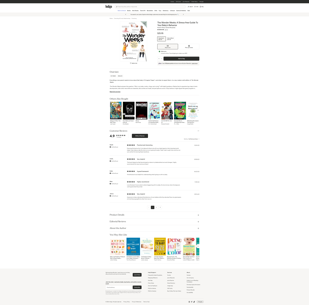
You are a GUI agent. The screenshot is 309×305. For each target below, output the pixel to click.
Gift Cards (178, 1)
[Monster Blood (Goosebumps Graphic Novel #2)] (180, 110)
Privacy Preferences (136, 301)
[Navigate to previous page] (149, 207)
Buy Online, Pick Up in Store (174, 291)
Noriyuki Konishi (165, 124)
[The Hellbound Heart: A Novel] (128, 110)
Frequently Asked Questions (155, 275)
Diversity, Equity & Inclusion (193, 284)
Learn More (137, 275)
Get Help (150, 280)
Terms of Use (146, 301)
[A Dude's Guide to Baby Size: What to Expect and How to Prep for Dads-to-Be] (160, 246)
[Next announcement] (183, 14)
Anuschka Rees (171, 260)
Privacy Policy (126, 301)
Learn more (194, 63)
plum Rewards (186, 1)
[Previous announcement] (125, 14)
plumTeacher (170, 280)
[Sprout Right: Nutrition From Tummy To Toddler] (189, 246)
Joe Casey (112, 124)
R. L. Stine (176, 124)
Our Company (190, 277)
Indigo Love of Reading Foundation (192, 281)
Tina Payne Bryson (131, 260)
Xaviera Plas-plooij (170, 27)
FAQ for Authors (152, 288)
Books (111, 18)
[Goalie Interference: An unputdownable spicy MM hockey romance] (154, 110)
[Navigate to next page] (160, 207)
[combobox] (151, 6)
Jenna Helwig (113, 260)
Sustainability (190, 287)
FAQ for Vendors (152, 291)
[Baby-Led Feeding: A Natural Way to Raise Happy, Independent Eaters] (117, 246)
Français (201, 1)
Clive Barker (126, 124)
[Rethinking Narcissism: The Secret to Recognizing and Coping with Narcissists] (193, 110)
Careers (189, 275)
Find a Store (151, 283)
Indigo (110, 301)
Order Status (194, 1)
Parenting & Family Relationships (122, 18)
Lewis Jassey (144, 260)
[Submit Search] (116, 7)
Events (172, 1)
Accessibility (190, 292)
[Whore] (141, 110)
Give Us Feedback (152, 285)
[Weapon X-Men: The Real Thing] (116, 110)
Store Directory (171, 283)
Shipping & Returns (152, 277)
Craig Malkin (190, 124)
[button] (121, 11)
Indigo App (170, 285)
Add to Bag (181, 58)
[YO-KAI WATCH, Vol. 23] (167, 110)
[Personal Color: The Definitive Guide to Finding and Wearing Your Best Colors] (174, 246)
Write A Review (140, 136)
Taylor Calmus (157, 260)
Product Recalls (190, 290)
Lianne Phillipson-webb (188, 260)
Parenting (134, 18)
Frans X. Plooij (161, 27)
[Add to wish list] (120, 118)
